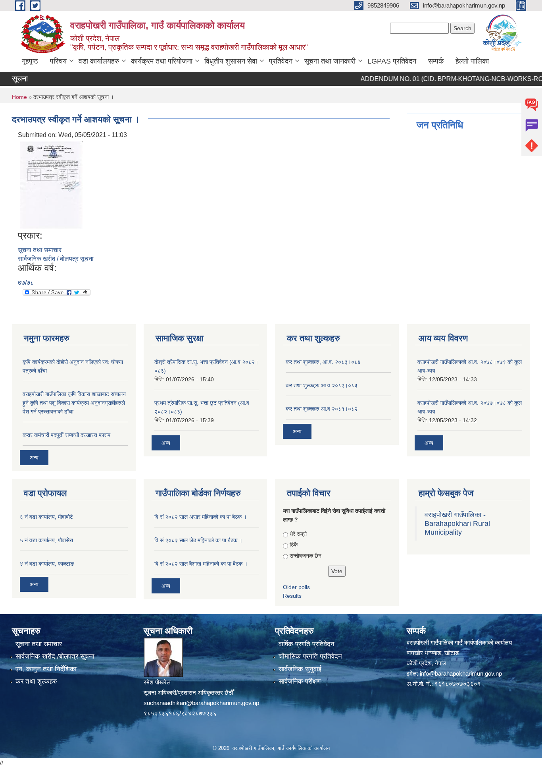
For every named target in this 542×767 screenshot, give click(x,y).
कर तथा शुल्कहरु (36, 681)
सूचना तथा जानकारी (330, 61)
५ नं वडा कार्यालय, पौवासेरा (46, 540)
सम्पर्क (436, 61)
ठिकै (294, 544)
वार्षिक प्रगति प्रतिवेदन (306, 644)
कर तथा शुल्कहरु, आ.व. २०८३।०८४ (323, 362)
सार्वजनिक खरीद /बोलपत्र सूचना (54, 656)
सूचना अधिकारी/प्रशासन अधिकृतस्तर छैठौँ (188, 692)
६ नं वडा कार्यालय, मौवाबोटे (46, 517)
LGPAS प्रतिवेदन (391, 61)
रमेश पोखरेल (157, 682)
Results (292, 596)
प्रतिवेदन (280, 61)
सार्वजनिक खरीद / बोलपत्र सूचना (56, 258)
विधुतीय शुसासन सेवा (230, 61)
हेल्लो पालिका (472, 61)
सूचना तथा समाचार (40, 250)
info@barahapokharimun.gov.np (461, 673)
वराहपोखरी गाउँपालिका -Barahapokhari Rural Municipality (457, 523)
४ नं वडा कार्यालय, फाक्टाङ (47, 563)
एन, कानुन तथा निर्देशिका (46, 669)
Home (19, 97)
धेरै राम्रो (298, 534)
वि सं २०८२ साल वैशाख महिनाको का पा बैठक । (201, 563)
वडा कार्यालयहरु (99, 61)
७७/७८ (26, 282)
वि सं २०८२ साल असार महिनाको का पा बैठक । (200, 517)
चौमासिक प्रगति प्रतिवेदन (310, 656)
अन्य (34, 457)
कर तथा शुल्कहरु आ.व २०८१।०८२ (321, 409)
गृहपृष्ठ (30, 61)
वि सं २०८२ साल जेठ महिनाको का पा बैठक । (198, 540)
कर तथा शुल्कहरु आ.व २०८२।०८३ (321, 385)
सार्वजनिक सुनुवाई (300, 669)
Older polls (296, 587)
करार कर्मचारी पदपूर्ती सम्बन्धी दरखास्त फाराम (66, 435)
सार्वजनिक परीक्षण (300, 681)
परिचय (58, 61)
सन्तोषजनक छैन (305, 556)
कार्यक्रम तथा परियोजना (161, 61)
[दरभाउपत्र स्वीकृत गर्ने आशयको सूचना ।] (51, 184)
